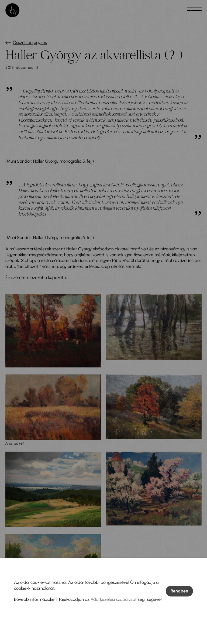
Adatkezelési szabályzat (114, 599)
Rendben (179, 591)
